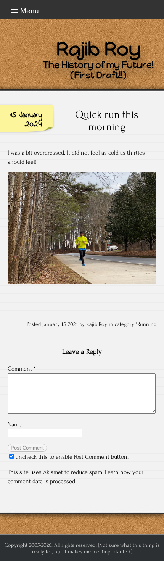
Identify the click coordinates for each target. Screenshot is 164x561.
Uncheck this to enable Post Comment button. (72, 456)
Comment (21, 368)
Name (15, 424)
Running (146, 324)
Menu (29, 11)
